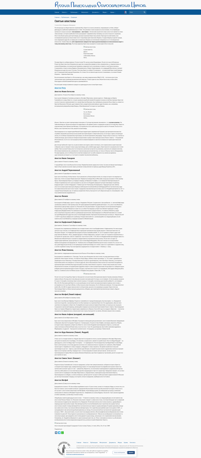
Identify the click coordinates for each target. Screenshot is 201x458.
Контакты (132, 442)
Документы (95, 12)
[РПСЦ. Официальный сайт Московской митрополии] (64, 448)
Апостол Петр (60, 88)
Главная (57, 12)
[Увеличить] (93, 275)
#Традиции (65, 25)
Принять (131, 452)
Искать (144, 12)
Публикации (73, 12)
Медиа (104, 12)
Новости (64, 12)
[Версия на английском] (125, 12)
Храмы (112, 12)
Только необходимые (119, 452)
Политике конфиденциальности (75, 454)
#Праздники (72, 25)
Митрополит (84, 12)
